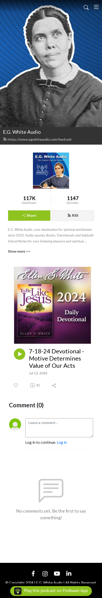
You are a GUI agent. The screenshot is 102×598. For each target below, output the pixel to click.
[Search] (86, 7)
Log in (62, 442)
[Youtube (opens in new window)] (57, 573)
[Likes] (16, 385)
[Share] (54, 385)
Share (31, 215)
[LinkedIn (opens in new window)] (69, 573)
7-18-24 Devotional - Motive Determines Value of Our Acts (56, 358)
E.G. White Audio (22, 132)
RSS (75, 215)
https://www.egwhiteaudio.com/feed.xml (39, 139)
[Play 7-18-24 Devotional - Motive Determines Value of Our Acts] (19, 354)
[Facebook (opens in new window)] (33, 573)
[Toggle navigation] (96, 7)
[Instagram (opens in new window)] (45, 573)
